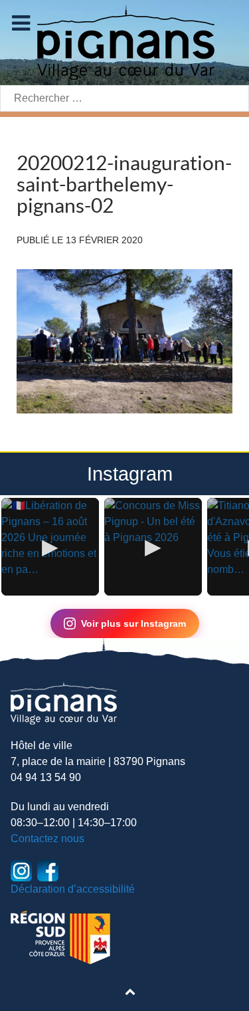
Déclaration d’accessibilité (73, 889)
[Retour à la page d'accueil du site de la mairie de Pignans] (125, 41)
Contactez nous (47, 838)
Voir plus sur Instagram (133, 623)
